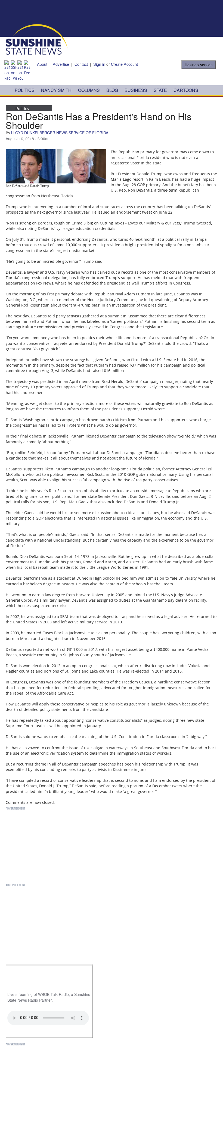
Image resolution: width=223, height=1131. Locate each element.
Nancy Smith (56, 90)
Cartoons (186, 90)
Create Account (124, 64)
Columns (89, 90)
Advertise (61, 64)
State (160, 90)
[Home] (36, 39)
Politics (25, 90)
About (42, 64)
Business (136, 90)
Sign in (99, 64)
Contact (81, 64)
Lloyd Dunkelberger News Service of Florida (59, 132)
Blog (112, 90)
